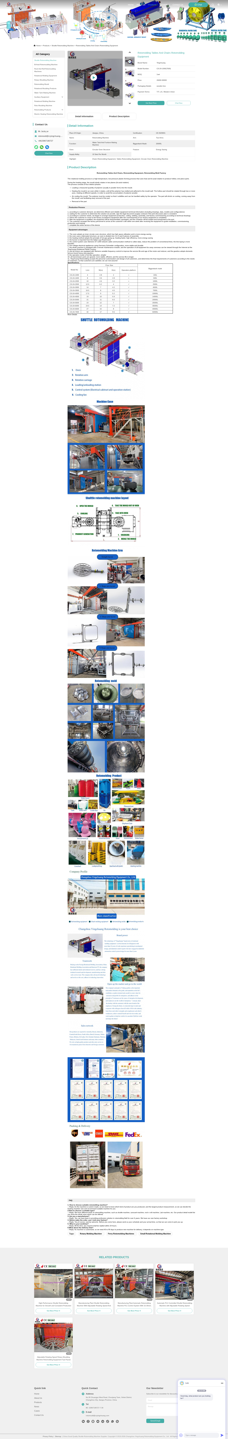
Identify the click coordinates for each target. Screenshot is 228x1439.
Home (131, 5)
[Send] (222, 1435)
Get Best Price (151, 103)
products (152, 5)
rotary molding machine (91, 1234)
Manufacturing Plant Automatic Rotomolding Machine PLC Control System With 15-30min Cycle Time (134, 1304)
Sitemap (58, 1436)
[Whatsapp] (36, 147)
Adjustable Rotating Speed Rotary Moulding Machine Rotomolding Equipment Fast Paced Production (53, 1358)
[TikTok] (107, 1422)
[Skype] (47, 147)
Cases (37, 1411)
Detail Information (84, 116)
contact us (178, 5)
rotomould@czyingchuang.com (51, 136)
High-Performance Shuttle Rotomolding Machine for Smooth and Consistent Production (53, 1304)
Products (46, 46)
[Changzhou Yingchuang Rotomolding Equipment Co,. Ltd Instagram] (93, 1422)
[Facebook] (88, 1422)
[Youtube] (98, 1422)
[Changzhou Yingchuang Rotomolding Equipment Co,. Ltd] (9, 5)
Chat (199, 5)
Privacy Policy (48, 1436)
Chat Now (48, 153)
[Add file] (181, 1435)
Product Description (119, 116)
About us (38, 1398)
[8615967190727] (112, 1422)
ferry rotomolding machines (121, 1234)
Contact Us (39, 1415)
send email (155, 1421)
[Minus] (222, 1383)
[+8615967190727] (117, 1422)
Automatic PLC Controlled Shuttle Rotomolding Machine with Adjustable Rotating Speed (174, 1304)
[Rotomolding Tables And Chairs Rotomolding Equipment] (95, 78)
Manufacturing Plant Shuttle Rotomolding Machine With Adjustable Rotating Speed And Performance (94, 1304)
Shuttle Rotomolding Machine (63, 46)
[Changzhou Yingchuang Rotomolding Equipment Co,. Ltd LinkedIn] (102, 1422)
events (164, 5)
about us (140, 5)
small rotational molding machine (155, 1234)
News (36, 1407)
